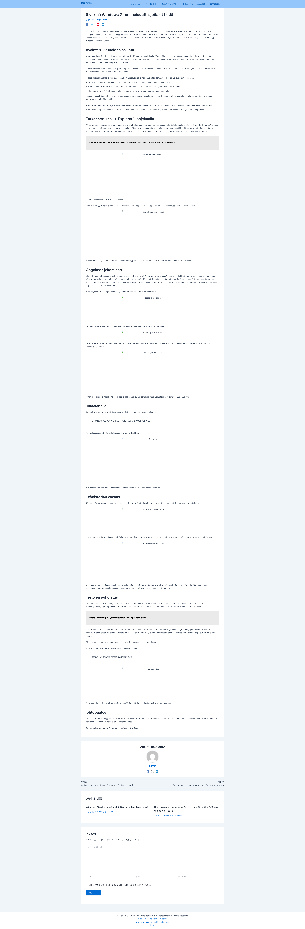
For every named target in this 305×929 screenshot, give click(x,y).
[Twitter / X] (152, 771)
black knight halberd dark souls (152, 919)
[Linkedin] (103, 24)
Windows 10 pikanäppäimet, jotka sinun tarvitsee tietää (117, 807)
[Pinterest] (98, 24)
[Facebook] (87, 24)
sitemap (152, 925)
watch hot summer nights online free (152, 922)
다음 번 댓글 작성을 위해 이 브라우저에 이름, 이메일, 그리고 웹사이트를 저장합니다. (120, 885)
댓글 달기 (89, 812)
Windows (98, 812)
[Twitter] (92, 24)
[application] (141, 3)
